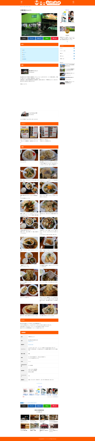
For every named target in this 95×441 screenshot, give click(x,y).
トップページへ (39, 383)
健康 (61, 53)
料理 (23, 54)
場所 (23, 50)
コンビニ (62, 50)
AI (61, 48)
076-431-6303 (30, 344)
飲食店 (62, 58)
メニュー (24, 52)
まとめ (24, 56)
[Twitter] (67, 41)
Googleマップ (30, 341)
